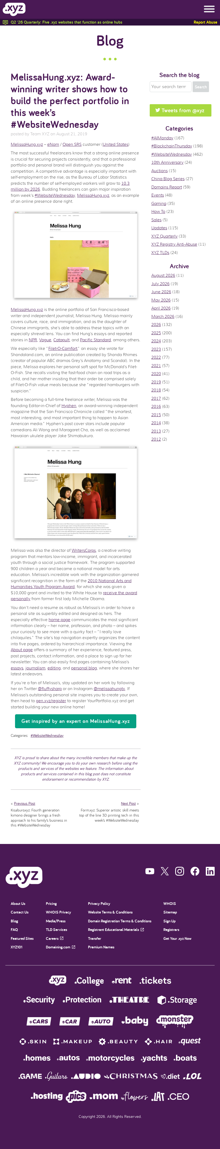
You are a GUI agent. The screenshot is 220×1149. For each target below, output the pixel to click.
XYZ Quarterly (164, 236)
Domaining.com (58, 946)
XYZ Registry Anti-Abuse (174, 244)
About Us (18, 903)
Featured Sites (22, 938)
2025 (156, 333)
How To (158, 211)
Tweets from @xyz (183, 110)
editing (54, 668)
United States (115, 144)
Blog (110, 40)
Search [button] (201, 87)
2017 (156, 398)
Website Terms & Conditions (110, 912)
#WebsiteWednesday (55, 195)
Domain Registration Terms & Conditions (119, 920)
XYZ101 (16, 946)
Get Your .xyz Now (177, 938)
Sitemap (170, 912)
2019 (156, 382)
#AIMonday (162, 138)
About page (22, 649)
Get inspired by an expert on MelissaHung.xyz (75, 720)
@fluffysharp (50, 688)
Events (157, 195)
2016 (156, 406)
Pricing (51, 903)
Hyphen (68, 405)
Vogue (45, 340)
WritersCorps (84, 550)
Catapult (61, 340)
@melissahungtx (109, 688)
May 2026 (161, 300)
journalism (35, 668)
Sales (156, 220)
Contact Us (19, 912)
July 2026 (160, 283)
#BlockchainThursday (171, 146)
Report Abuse (205, 22)
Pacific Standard (95, 340)
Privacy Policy (99, 903)
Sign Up (169, 920)
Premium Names (101, 946)
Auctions (159, 170)
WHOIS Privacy (58, 912)
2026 (156, 324)
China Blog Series (168, 178)
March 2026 (162, 316)
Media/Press (55, 920)
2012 (156, 439)
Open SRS (72, 144)
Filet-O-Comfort (62, 348)
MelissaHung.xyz (27, 144)
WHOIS (169, 903)
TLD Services (56, 929)
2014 (156, 423)
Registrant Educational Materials (113, 929)
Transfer (94, 938)
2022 (156, 357)
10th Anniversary (167, 162)
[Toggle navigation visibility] (209, 9)
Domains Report (166, 187)
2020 (156, 373)
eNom (53, 144)
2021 (156, 365)
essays (17, 668)
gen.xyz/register (51, 700)
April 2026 (161, 308)
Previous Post (24, 803)
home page (59, 619)
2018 (156, 390)
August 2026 (163, 275)
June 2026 (161, 291)
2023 (156, 349)
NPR (33, 340)
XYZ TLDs (160, 252)
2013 (156, 431)
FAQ (14, 929)
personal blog (84, 668)
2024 (156, 341)
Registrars (171, 929)
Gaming (158, 203)
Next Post (128, 803)
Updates (159, 228)
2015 (156, 414)
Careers (52, 938)
